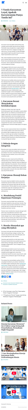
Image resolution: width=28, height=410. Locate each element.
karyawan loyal (6, 283)
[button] (23, 2)
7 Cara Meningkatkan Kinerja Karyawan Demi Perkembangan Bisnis (13, 355)
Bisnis (14, 21)
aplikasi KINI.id (9, 273)
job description (15, 88)
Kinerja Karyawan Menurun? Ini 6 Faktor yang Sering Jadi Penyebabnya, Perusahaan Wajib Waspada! (12, 327)
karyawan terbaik (15, 283)
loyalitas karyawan (12, 284)
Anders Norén (24, 407)
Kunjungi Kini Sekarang (6, 404)
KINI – (5, 407)
